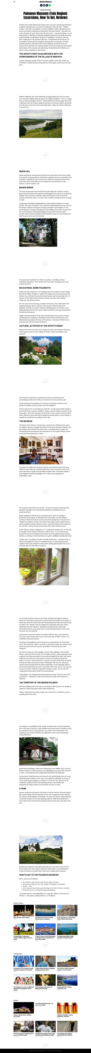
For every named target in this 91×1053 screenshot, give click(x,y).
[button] (14, 1)
